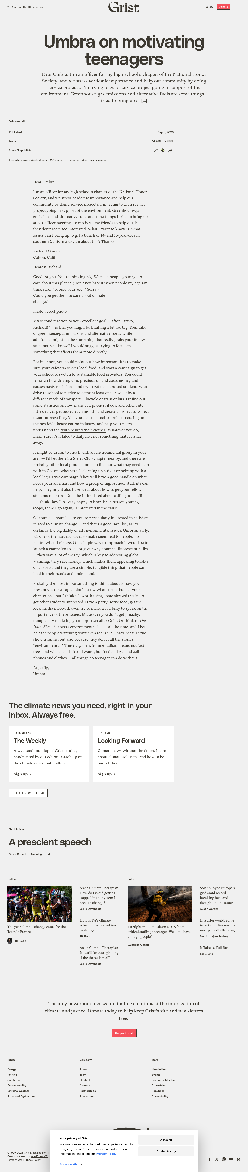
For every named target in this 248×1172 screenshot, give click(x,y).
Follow (209, 6)
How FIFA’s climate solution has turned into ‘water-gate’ (98, 925)
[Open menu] (237, 7)
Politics (12, 1074)
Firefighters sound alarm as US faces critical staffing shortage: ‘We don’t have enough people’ (159, 932)
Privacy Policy (32, 1159)
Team (83, 1074)
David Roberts (18, 854)
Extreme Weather (18, 1090)
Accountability (16, 1085)
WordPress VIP (39, 1156)
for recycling (55, 418)
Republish (158, 1090)
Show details (68, 1164)
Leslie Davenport (90, 908)
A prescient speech (50, 841)
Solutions (13, 1080)
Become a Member (164, 1080)
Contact (85, 1080)
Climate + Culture (163, 140)
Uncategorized (40, 854)
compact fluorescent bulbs (125, 549)
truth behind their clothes (83, 430)
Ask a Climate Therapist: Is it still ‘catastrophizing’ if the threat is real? (100, 952)
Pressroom (87, 1096)
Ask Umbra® (17, 120)
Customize (164, 1151)
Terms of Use (14, 1159)
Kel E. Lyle (206, 953)
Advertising (159, 1085)
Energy (11, 1069)
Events (156, 1074)
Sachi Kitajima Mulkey (214, 936)
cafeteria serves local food (73, 368)
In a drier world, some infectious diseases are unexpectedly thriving (217, 925)
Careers (85, 1085)
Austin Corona (209, 908)
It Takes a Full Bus (214, 948)
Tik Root (20, 940)
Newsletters (159, 1069)
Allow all (166, 1140)
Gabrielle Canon (138, 944)
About (84, 1069)
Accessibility (160, 1096)
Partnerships (88, 1090)
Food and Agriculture (21, 1096)
